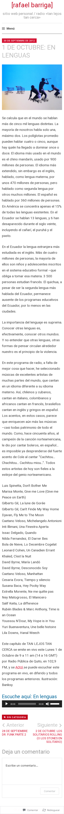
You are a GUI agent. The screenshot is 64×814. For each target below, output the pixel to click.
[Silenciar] (47, 704)
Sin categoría (16, 717)
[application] (32, 703)
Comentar (49, 791)
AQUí (19, 667)
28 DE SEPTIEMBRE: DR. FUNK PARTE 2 (15, 729)
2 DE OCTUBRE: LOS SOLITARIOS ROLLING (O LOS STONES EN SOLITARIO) (47, 733)
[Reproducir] (6, 704)
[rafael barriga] (32, 5)
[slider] (55, 703)
